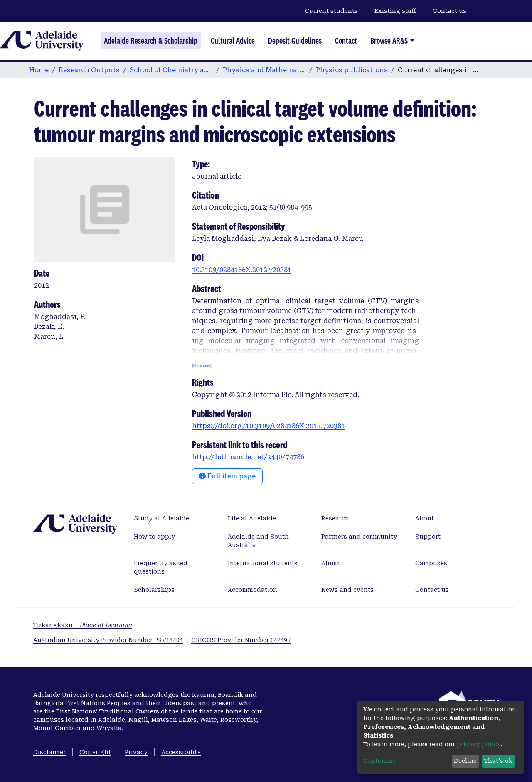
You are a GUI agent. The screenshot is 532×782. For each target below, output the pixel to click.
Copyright (95, 752)
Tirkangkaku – (82, 625)
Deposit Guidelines (295, 41)
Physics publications (352, 70)
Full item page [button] (231, 476)
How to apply (154, 536)
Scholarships (154, 589)
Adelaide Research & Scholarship (150, 41)
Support (428, 536)
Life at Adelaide (252, 518)
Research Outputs (89, 70)
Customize (379, 760)
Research (335, 518)
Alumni (332, 563)
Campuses (431, 563)
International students (263, 563)
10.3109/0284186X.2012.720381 (241, 270)
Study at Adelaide (161, 518)
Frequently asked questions (160, 567)
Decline (465, 760)
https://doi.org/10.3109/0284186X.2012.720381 (268, 426)
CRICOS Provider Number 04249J (241, 640)
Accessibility (181, 752)
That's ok (498, 760)
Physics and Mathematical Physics (264, 70)
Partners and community (359, 536)
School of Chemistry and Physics (171, 70)
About (424, 518)
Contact (346, 41)
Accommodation (252, 589)
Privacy (136, 752)
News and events (347, 589)
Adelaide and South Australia (258, 540)
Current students (331, 10)
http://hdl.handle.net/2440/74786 (248, 457)
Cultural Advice (233, 41)
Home (39, 70)
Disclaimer (49, 752)
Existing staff (395, 10)
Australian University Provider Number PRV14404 (108, 640)
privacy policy (478, 744)
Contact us (449, 10)
